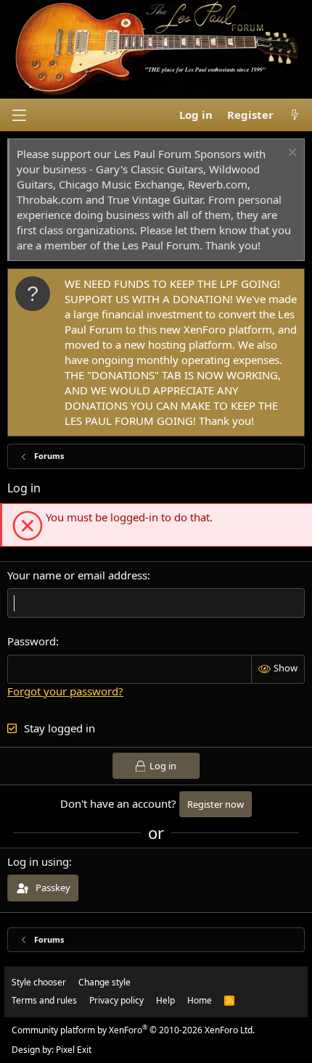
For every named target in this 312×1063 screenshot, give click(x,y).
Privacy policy (116, 1000)
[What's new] (295, 115)
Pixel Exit (73, 1049)
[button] (19, 115)
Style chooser (39, 982)
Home (199, 1000)
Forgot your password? (65, 691)
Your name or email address (77, 575)
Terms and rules (44, 1000)
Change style (104, 982)
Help (165, 1000)
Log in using (38, 861)
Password (31, 641)
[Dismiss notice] (290, 154)
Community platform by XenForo (133, 1030)
